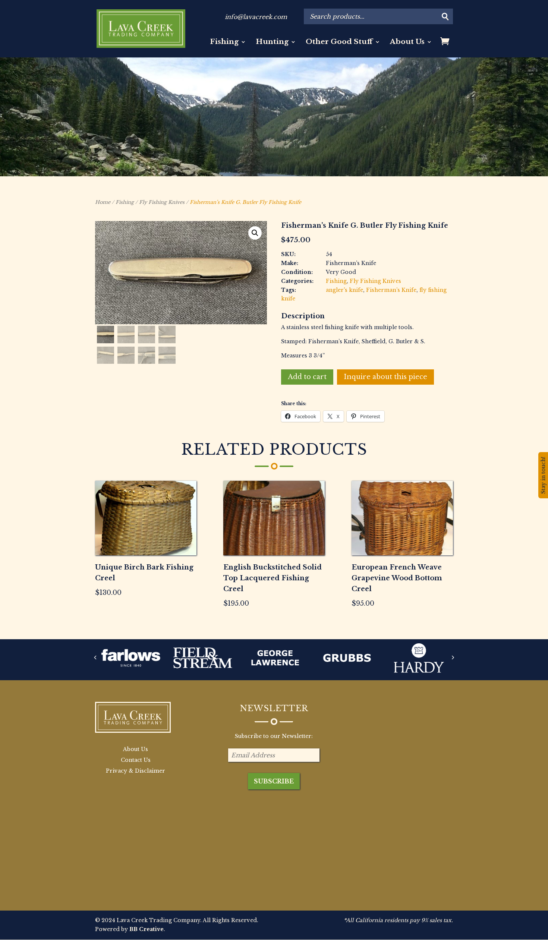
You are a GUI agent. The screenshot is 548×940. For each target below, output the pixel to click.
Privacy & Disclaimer (135, 770)
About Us (407, 42)
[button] (255, 233)
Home (102, 202)
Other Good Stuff (339, 42)
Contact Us (136, 760)
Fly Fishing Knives (162, 202)
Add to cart (307, 377)
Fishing (224, 42)
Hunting (272, 42)
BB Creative (146, 929)
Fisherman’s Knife (391, 290)
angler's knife (344, 290)
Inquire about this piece (385, 377)
